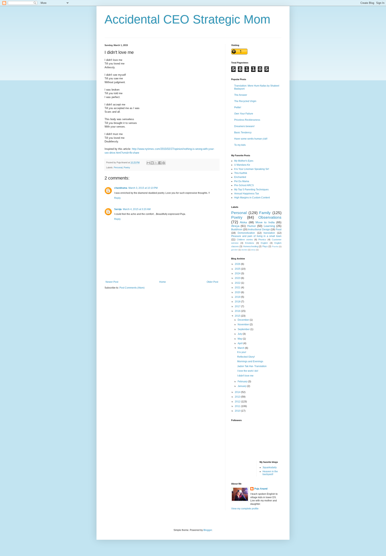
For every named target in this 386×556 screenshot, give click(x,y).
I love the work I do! (247, 370)
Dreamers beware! (244, 126)
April (240, 343)
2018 (238, 301)
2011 (238, 406)
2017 (238, 306)
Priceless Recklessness (247, 119)
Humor (251, 226)
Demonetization (246, 233)
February (243, 381)
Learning (269, 226)
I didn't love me (245, 375)
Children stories (245, 239)
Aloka (243, 222)
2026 (238, 264)
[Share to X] (156, 163)
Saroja (118, 209)
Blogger (207, 530)
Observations (269, 217)
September (244, 329)
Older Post (212, 282)
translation (269, 233)
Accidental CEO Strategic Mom (187, 19)
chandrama (120, 188)
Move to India (265, 222)
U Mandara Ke (242, 164)
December (244, 319)
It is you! (241, 352)
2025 (238, 268)
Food (278, 229)
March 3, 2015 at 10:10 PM (143, 188)
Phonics (262, 239)
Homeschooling (250, 246)
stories (244, 250)
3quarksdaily (270, 467)
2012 (238, 401)
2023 (238, 278)
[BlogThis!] (152, 163)
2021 (238, 287)
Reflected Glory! (246, 356)
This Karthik (240, 173)
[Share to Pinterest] (164, 163)
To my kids (240, 145)
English (264, 243)
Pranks (275, 246)
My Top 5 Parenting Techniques (251, 189)
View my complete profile (245, 508)
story (253, 250)
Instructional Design (259, 229)
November (244, 324)
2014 (238, 392)
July (240, 334)
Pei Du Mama (241, 181)
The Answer (240, 95)
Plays (265, 246)
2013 (238, 396)
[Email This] (148, 163)
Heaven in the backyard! (270, 473)
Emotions (249, 243)
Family (265, 213)
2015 (238, 315)
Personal (118, 167)
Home (162, 282)
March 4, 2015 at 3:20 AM (137, 209)
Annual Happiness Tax (246, 193)
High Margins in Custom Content (252, 197)
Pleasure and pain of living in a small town (256, 236)
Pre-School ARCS (244, 185)
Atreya (235, 226)
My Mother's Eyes (243, 160)
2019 (238, 297)
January (242, 386)
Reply (117, 198)
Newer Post (112, 282)
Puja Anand (260, 488)
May (240, 338)
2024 (238, 273)
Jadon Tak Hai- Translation (252, 366)
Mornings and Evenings (250, 361)
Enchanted (240, 177)
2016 (238, 311)
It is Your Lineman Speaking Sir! (251, 169)
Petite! (237, 107)
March (241, 348)
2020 (238, 292)
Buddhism (236, 229)
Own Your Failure (243, 113)
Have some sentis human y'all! (250, 138)
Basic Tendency (243, 132)
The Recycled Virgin (245, 101)
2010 (238, 410)
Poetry (127, 167)
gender (234, 250)
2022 (238, 283)
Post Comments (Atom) (132, 287)
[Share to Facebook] (160, 163)
